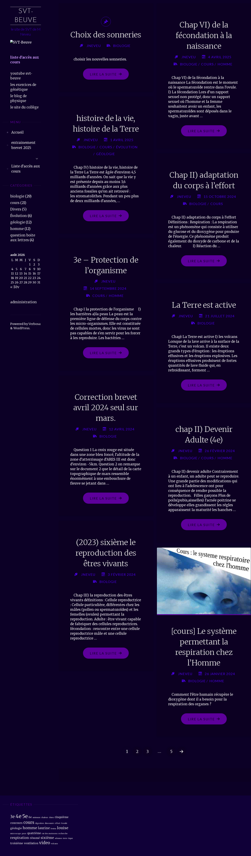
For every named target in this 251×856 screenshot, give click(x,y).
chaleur (44, 817)
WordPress (21, 328)
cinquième (61, 817)
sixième (47, 838)
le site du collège (24, 107)
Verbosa (34, 324)
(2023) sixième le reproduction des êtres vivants (105, 553)
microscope (15, 833)
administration (23, 302)
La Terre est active (204, 305)
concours (16, 823)
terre (65, 838)
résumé (35, 838)
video (44, 842)
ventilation (31, 843)
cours (14, 203)
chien (51, 817)
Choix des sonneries (105, 34)
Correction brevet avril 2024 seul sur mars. (105, 407)
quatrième (34, 833)
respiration (19, 838)
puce (24, 833)
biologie (17, 196)
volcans (54, 844)
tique (70, 838)
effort (57, 823)
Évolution (18, 216)
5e (25, 816)
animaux (36, 817)
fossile (64, 823)
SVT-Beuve (25, 16)
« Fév (14, 287)
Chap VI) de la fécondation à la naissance (204, 35)
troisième (16, 843)
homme (17, 229)
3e (12, 816)
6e (30, 817)
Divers (15, 209)
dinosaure (49, 823)
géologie (17, 222)
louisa (53, 828)
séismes (58, 838)
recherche (63, 833)
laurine (44, 828)
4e (18, 816)
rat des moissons (50, 833)
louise (62, 828)
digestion (39, 823)
